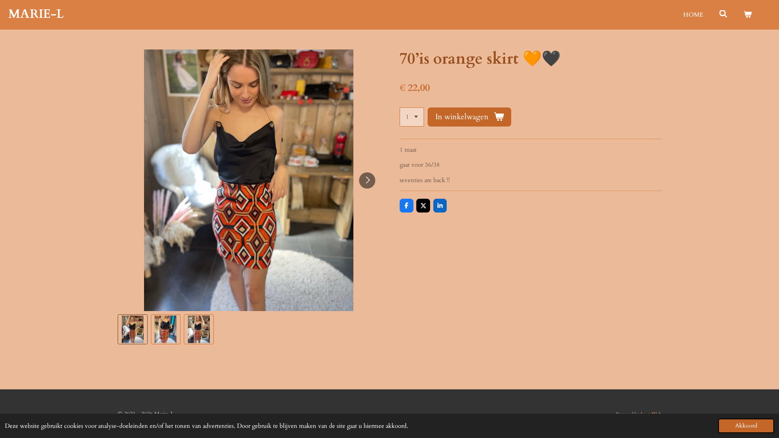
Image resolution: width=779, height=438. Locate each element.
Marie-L (36, 14)
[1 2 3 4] (412, 117)
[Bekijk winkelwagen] (747, 14)
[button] (133, 329)
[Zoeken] (723, 14)
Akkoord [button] (746, 425)
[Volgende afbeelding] (367, 180)
